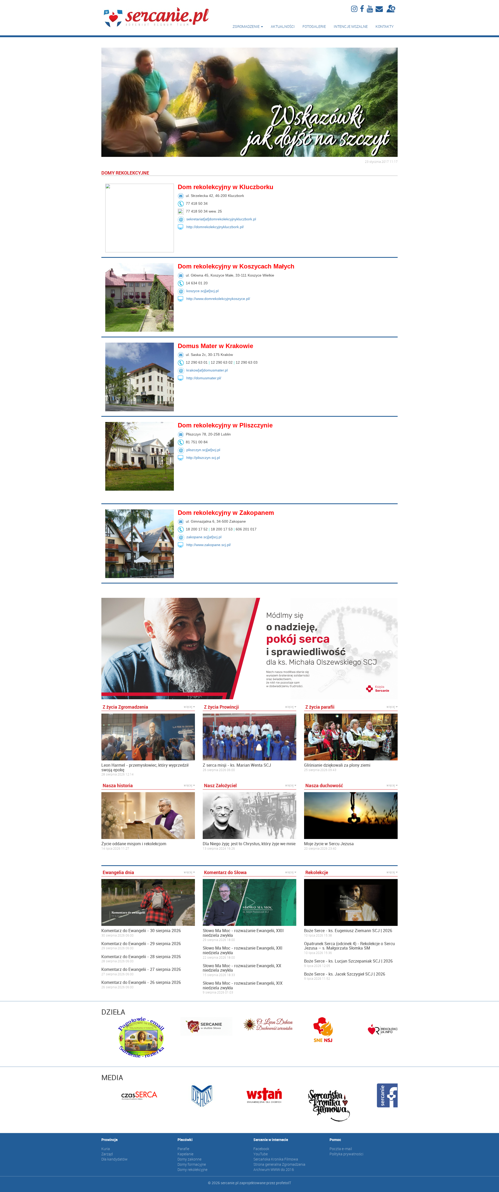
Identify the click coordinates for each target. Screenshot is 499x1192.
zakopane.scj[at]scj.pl (203, 537)
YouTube (260, 1153)
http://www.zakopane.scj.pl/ (208, 545)
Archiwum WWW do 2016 (273, 1169)
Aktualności (283, 26)
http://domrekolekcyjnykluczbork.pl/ (215, 227)
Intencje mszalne (351, 26)
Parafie (183, 1148)
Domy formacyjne (192, 1164)
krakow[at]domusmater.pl (207, 370)
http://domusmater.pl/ (203, 378)
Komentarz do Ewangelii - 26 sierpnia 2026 (141, 982)
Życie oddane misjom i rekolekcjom (133, 844)
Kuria (105, 1148)
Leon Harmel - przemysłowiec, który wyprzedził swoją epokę (144, 767)
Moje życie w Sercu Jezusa (329, 844)
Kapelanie (185, 1153)
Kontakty (385, 26)
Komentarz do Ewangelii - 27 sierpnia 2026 (141, 969)
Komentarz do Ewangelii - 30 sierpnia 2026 (141, 930)
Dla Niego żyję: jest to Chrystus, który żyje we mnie (249, 844)
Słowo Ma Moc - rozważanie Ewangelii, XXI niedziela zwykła (243, 950)
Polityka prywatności (346, 1153)
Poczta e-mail (341, 1148)
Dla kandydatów (114, 1159)
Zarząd (107, 1153)
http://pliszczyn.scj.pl (203, 458)
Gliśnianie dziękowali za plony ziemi (337, 765)
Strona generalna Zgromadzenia (279, 1164)
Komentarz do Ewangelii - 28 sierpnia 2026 (141, 956)
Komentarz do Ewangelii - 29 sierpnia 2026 (141, 943)
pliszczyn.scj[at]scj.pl (203, 450)
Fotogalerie (314, 26)
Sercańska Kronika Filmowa (275, 1159)
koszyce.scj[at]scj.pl (202, 291)
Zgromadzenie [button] (246, 26)
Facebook (261, 1148)
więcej (188, 706)
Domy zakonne (189, 1159)
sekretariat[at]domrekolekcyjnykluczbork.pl (221, 219)
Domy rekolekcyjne (192, 1169)
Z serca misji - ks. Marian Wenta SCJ (237, 765)
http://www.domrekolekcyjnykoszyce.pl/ (218, 299)
